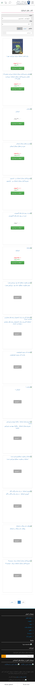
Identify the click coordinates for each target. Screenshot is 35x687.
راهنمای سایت (28, 627)
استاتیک (18, 250)
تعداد (31, 21)
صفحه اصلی (29, 618)
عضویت (30, 621)
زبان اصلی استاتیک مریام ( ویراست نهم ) (17, 56)
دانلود (30, 630)
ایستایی (17, 111)
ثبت (4, 656)
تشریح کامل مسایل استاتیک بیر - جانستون (17, 181)
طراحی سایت (23, 677)
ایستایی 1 (17, 389)
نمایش (30, 28)
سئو (17, 677)
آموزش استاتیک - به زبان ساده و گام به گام (17, 494)
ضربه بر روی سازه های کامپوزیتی (17, 216)
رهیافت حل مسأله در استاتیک (17, 528)
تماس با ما (29, 636)
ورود (31, 624)
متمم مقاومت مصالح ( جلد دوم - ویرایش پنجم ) (17, 285)
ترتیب (30, 15)
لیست (24, 28)
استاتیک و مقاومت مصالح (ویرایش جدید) (17, 459)
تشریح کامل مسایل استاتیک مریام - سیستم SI (17, 563)
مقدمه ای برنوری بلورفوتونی (17, 355)
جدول (19, 28)
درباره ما (29, 633)
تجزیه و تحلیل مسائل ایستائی (17, 146)
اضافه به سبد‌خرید (17, 68)
